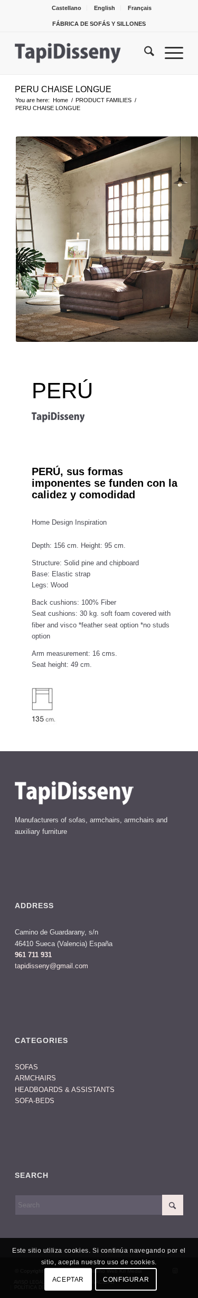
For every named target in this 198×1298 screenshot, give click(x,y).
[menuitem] (66, 8)
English (104, 8)
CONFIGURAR (126, 1279)
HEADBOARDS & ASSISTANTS (65, 1090)
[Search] (144, 53)
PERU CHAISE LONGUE (63, 89)
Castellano (66, 8)
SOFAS (26, 1067)
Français (140, 8)
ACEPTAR (68, 1279)
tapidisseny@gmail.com (51, 966)
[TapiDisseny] (82, 53)
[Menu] (168, 53)
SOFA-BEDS (34, 1101)
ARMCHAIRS (35, 1078)
